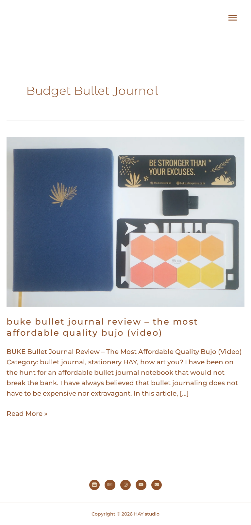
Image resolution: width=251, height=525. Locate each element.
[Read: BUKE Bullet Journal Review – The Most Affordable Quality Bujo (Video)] (125, 221)
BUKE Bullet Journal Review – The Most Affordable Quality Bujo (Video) (102, 327)
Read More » (27, 412)
